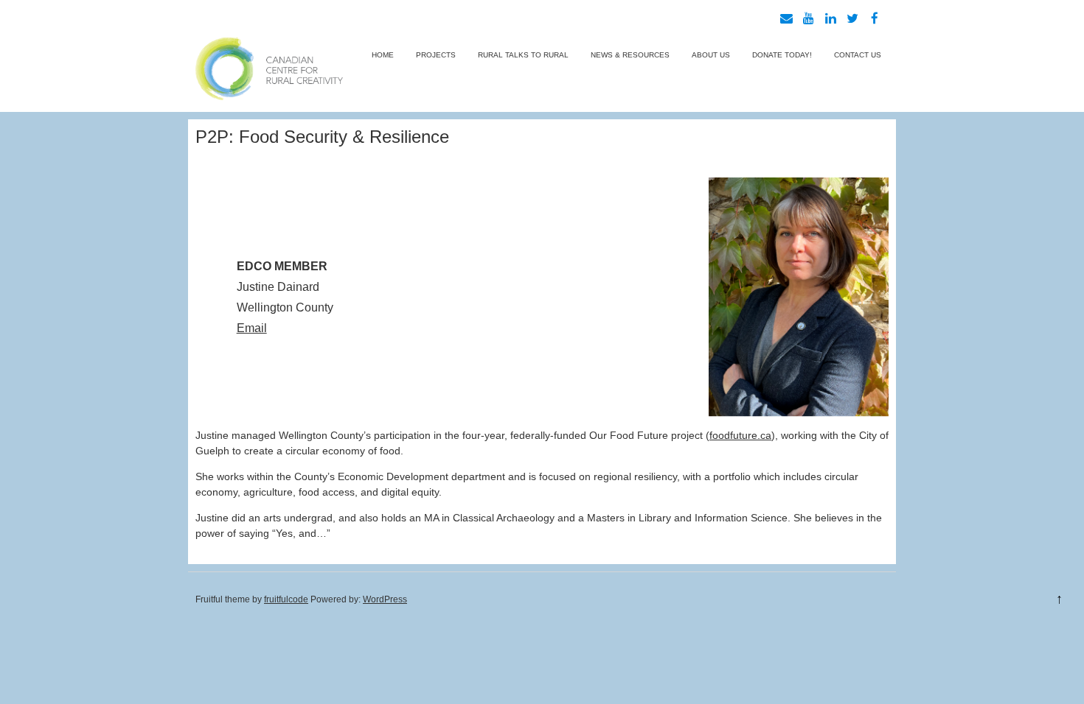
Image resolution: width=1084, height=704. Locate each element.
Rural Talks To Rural (523, 55)
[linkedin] (830, 18)
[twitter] (852, 18)
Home (383, 55)
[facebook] (875, 18)
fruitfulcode (286, 599)
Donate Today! (782, 55)
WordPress (385, 599)
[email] (786, 18)
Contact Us (857, 55)
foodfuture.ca (740, 435)
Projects (436, 55)
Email (252, 328)
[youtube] (808, 18)
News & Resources (630, 55)
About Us (711, 55)
